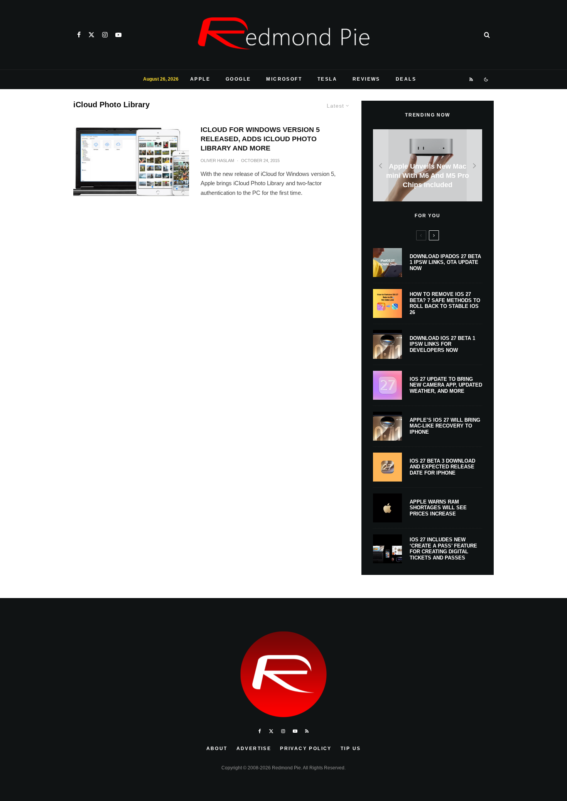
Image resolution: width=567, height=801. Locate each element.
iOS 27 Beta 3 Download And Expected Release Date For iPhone (442, 467)
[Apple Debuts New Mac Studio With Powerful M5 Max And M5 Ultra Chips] (427, 165)
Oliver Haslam (217, 160)
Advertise (254, 748)
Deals (406, 79)
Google (238, 79)
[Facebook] (78, 35)
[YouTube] (118, 35)
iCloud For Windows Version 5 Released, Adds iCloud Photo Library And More (260, 139)
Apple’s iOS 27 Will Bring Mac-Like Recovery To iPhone (445, 426)
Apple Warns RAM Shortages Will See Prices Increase (438, 508)
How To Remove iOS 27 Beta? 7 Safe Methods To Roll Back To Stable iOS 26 (445, 303)
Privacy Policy (306, 748)
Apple (200, 79)
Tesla (327, 79)
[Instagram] (104, 35)
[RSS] (471, 79)
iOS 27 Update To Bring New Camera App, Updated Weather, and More (446, 385)
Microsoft (284, 79)
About (217, 748)
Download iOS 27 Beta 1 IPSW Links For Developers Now (442, 344)
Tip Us (351, 748)
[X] (91, 35)
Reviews (366, 79)
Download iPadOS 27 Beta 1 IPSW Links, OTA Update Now (445, 262)
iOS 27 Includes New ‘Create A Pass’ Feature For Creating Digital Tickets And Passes (443, 549)
